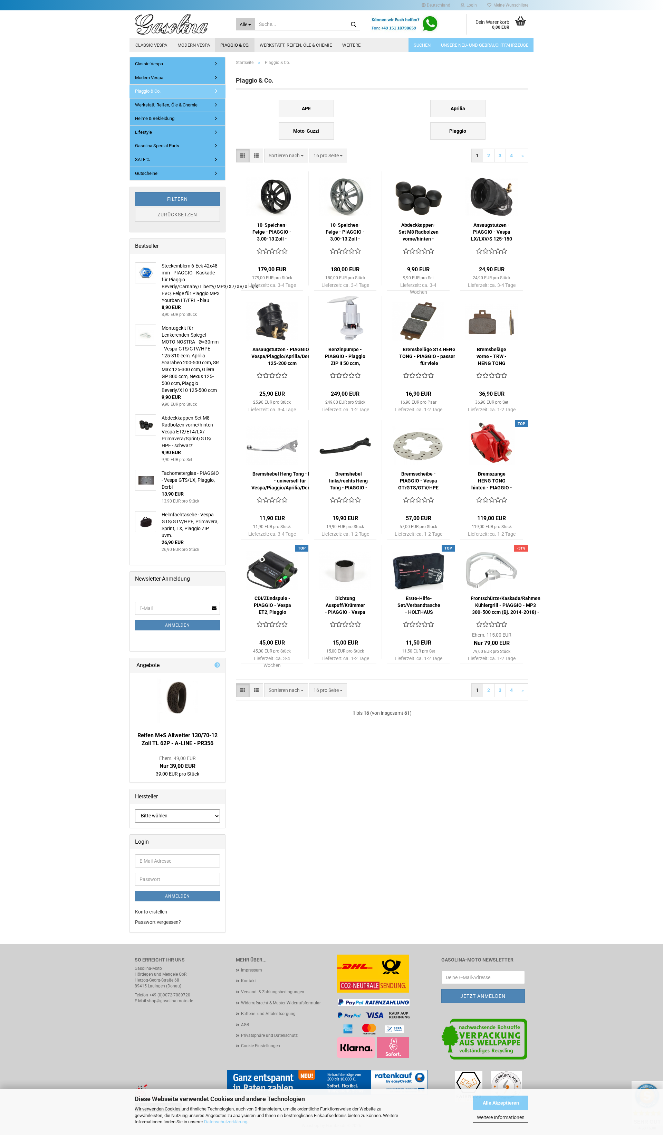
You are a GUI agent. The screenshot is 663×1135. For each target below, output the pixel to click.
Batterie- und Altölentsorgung (268, 1013)
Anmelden (177, 625)
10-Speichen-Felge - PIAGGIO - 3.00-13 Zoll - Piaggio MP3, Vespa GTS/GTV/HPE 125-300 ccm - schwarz (271, 232)
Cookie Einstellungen (260, 1045)
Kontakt (248, 980)
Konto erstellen (151, 911)
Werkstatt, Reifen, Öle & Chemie (296, 45)
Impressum (251, 970)
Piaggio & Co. (234, 45)
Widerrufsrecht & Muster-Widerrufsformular (281, 1003)
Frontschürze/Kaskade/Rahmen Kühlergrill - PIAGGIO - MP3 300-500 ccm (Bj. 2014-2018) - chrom (505, 605)
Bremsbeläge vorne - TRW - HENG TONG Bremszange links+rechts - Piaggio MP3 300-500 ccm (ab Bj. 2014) (491, 357)
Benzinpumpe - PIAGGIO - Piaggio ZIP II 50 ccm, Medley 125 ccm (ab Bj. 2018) (345, 357)
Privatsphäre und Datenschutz (269, 1035)
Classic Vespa (151, 45)
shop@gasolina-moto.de (170, 1000)
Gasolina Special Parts (157, 145)
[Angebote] (217, 665)
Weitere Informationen (501, 1117)
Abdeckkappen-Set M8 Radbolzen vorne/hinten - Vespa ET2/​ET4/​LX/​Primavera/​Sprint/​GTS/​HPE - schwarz (418, 232)
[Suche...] (353, 24)
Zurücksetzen (177, 214)
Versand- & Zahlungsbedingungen (272, 991)
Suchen (422, 45)
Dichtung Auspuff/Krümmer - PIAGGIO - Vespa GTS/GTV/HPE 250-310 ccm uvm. (345, 605)
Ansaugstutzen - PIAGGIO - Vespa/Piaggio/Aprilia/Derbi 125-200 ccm (282, 356)
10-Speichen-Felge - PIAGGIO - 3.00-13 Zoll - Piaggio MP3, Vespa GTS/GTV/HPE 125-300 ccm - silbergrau (345, 232)
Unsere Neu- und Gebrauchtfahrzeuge (484, 45)
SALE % (142, 159)
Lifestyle (143, 132)
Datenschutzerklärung (225, 1121)
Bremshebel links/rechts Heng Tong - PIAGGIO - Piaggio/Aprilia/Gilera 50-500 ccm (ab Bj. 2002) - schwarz (348, 481)
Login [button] (470, 5)
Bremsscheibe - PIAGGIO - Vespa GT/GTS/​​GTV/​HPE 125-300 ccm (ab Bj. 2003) (418, 481)
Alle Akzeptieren (501, 1103)
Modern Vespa (193, 45)
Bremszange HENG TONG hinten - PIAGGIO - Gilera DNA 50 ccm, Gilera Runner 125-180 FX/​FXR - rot (491, 481)
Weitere (351, 45)
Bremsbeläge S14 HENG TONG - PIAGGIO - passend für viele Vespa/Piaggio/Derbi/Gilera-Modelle (429, 357)
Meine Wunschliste (509, 5)
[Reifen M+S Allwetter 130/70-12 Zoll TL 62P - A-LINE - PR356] (177, 700)
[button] (435, 5)
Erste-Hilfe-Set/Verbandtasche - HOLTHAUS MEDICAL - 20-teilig (418, 605)
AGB (245, 1024)
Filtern (177, 199)
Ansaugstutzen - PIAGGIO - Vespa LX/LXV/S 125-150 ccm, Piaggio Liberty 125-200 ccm (491, 232)
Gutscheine (146, 173)
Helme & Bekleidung (154, 118)
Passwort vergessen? (158, 922)
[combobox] (286, 155)
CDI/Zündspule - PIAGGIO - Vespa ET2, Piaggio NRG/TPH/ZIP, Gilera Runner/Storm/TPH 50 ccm (272, 605)
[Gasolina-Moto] (180, 24)
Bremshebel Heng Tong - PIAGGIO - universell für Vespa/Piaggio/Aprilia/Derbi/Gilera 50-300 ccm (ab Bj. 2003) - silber (290, 481)
